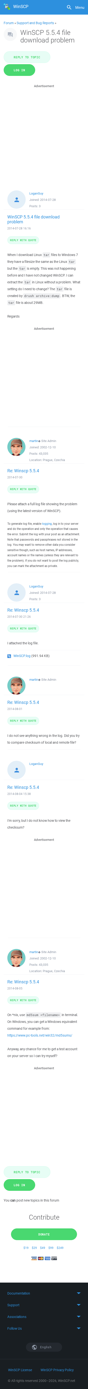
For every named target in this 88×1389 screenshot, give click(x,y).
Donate (44, 1234)
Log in (19, 70)
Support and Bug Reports (35, 23)
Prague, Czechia (54, 460)
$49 (42, 1248)
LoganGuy (36, 193)
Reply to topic (27, 57)
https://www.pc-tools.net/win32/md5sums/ (39, 1035)
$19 (26, 1248)
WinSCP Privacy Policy (57, 1370)
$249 (60, 1248)
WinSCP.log (22, 656)
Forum (9, 23)
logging (47, 523)
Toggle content (44, 1293)
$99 (51, 1248)
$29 (34, 1248)
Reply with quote (23, 240)
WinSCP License (20, 1370)
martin (33, 441)
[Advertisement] (44, 133)
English (45, 1347)
